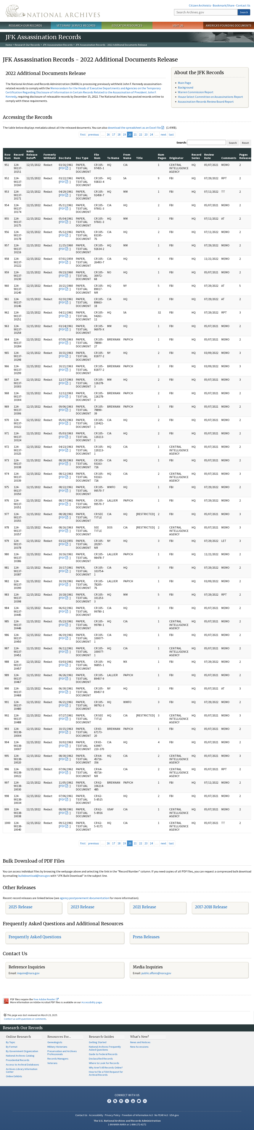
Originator (176, 158)
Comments (228, 158)
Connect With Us (127, 1095)
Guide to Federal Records (103, 1054)
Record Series (196, 156)
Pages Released (245, 156)
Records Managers (57, 1058)
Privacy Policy (112, 1115)
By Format (11, 1046)
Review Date (209, 156)
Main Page (184, 83)
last (171, 134)
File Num (97, 156)
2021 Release (144, 907)
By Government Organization (22, 1051)
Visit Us (178, 25)
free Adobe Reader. (44, 999)
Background (185, 87)
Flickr (145, 1101)
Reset (245, 142)
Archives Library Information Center (21, 1070)
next (163, 134)
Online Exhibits (14, 1076)
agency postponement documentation (84, 898)
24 (151, 134)
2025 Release (20, 907)
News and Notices (140, 1042)
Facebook (109, 1101)
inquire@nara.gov (28, 973)
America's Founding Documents (228, 25)
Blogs (139, 1101)
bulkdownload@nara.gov (34, 875)
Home (9, 44)
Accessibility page (91, 1002)
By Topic (10, 1042)
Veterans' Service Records (76, 25)
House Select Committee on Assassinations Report (210, 97)
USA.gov (174, 1115)
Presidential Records (17, 1060)
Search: (181, 142)
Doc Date (65, 158)
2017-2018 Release (211, 907)
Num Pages (162, 156)
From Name (127, 156)
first (83, 134)
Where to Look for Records (104, 1063)
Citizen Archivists (200, 5)
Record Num (18, 156)
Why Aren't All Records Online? (106, 1067)
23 (145, 134)
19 (124, 134)
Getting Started (97, 1042)
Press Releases (146, 937)
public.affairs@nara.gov (156, 973)
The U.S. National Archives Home (53, 11)
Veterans (52, 1063)
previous (93, 134)
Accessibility (96, 1115)
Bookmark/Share (223, 5)
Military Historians (57, 1046)
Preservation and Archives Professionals (62, 1052)
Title (139, 158)
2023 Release (82, 907)
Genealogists (54, 1042)
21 (135, 134)
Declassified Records (101, 1058)
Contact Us (243, 5)
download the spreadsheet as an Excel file (134, 127)
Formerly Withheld (50, 156)
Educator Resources (127, 25)
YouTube (133, 1101)
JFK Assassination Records (58, 44)
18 (119, 134)
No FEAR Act (161, 1115)
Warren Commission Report (195, 92)
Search (244, 12)
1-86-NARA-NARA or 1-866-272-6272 (127, 1124)
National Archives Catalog (20, 1055)
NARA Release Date (31, 154)
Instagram (121, 1101)
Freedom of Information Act (137, 1115)
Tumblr (127, 1101)
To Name (113, 158)
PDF (62, 168)
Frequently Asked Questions (35, 937)
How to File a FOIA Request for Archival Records (106, 1073)
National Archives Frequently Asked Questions (105, 1048)
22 (140, 134)
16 (108, 134)
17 (113, 134)
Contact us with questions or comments (25, 1018)
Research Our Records (25, 25)
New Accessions (139, 1046)
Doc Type (82, 158)
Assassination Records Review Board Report (206, 101)
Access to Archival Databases (22, 1064)
